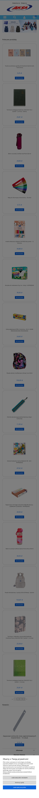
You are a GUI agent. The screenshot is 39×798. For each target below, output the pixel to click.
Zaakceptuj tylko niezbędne (20, 777)
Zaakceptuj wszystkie (19, 787)
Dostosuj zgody (19, 782)
